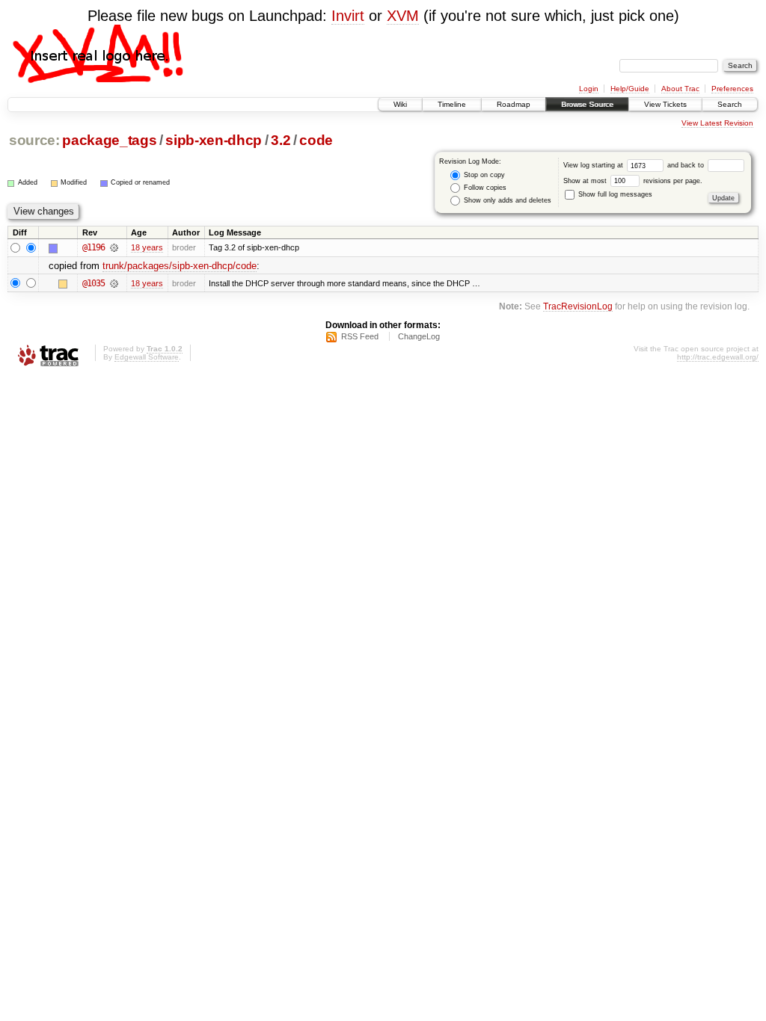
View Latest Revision (717, 123)
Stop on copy (483, 175)
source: (34, 140)
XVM (403, 15)
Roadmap (513, 104)
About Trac (680, 88)
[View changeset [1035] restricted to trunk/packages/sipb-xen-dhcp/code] (114, 283)
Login (588, 88)
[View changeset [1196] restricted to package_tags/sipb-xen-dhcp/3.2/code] (114, 247)
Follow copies (484, 187)
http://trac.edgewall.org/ (718, 357)
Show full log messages (614, 194)
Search (729, 104)
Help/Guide (629, 88)
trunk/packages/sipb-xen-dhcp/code (179, 265)
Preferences (732, 88)
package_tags (109, 140)
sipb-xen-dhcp (213, 140)
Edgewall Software (146, 357)
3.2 (280, 140)
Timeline (452, 104)
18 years (147, 247)
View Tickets (665, 104)
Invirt (347, 15)
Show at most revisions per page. (632, 181)
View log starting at (594, 165)
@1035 (93, 283)
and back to (686, 165)
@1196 (93, 247)
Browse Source (587, 104)
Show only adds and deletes (506, 200)
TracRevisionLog (578, 306)
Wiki (400, 104)
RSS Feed (360, 336)
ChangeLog (419, 336)
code (316, 140)
